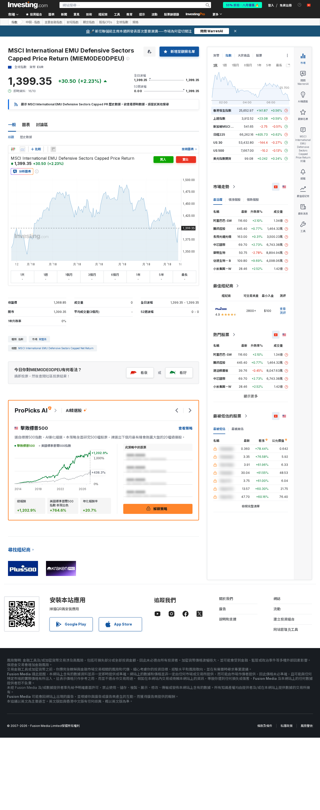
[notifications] (299, 5)
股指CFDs (105, 22)
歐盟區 (42, 339)
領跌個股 (253, 199)
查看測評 (283, 311)
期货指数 (89, 22)
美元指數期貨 (222, 158)
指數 (229, 55)
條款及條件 (264, 726)
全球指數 (122, 22)
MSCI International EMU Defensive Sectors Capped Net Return (56, 348)
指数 (15, 22)
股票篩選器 (171, 14)
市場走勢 (221, 186)
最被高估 (238, 429)
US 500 (218, 150)
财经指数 (73, 22)
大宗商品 (244, 55)
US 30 (217, 142)
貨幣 (216, 55)
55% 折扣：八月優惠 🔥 (242, 5)
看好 (183, 372)
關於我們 (226, 598)
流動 (277, 609)
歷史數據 (26, 137)
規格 (135, 22)
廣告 (222, 609)
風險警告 (307, 726)
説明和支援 (227, 619)
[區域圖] (22, 149)
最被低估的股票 (227, 416)
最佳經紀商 (223, 285)
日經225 (219, 134)
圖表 (26, 124)
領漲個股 (234, 199)
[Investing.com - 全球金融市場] (28, 5)
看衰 (144, 372)
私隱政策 (286, 726)
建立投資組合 (284, 619)
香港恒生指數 (222, 110)
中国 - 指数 (33, 22)
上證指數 (219, 118)
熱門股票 (221, 334)
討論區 (42, 124)
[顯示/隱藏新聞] (53, 149)
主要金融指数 (53, 22)
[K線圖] (13, 149)
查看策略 (185, 428)
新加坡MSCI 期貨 (225, 126)
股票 (259, 55)
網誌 (277, 598)
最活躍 (217, 199)
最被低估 (219, 429)
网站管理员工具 (286, 629)
